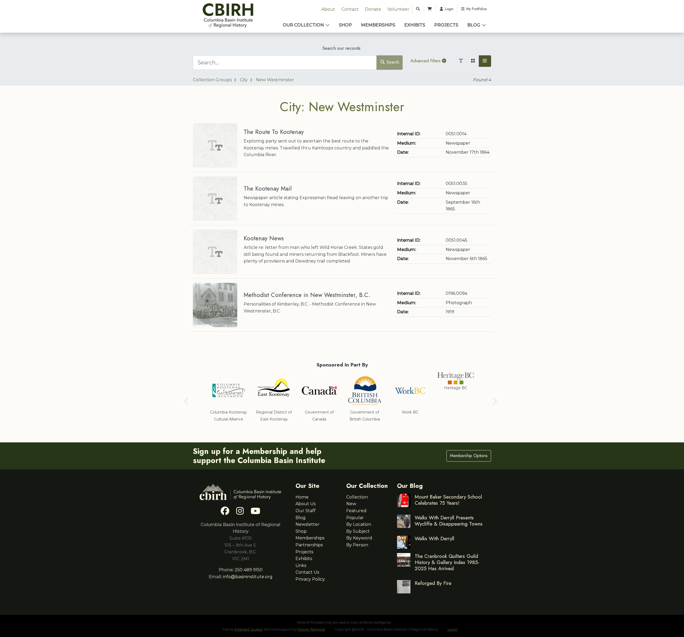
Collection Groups (212, 79)
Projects (446, 25)
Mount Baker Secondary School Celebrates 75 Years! (448, 500)
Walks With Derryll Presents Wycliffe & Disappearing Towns (449, 520)
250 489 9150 (249, 569)
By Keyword (359, 538)
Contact (350, 9)
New (351, 503)
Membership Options (469, 456)
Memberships (378, 25)
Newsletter (308, 524)
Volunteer (398, 9)
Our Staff (306, 510)
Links (301, 565)
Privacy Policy (310, 579)
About (328, 9)
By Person (357, 544)
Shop (345, 25)
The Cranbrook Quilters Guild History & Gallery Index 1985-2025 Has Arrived (447, 562)
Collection (357, 497)
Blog (473, 25)
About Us (306, 503)
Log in (452, 629)
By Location (358, 524)
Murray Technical (311, 629)
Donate (373, 9)
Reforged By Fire (433, 583)
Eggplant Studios (248, 629)
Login (448, 8)
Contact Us (307, 572)
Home (302, 497)
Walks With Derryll (434, 538)
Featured (356, 510)
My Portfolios (476, 8)
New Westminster (275, 79)
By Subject (358, 531)
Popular (355, 517)
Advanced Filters (426, 61)
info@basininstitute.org (248, 576)
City (244, 79)
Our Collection (303, 25)
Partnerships (309, 544)
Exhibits (414, 25)
